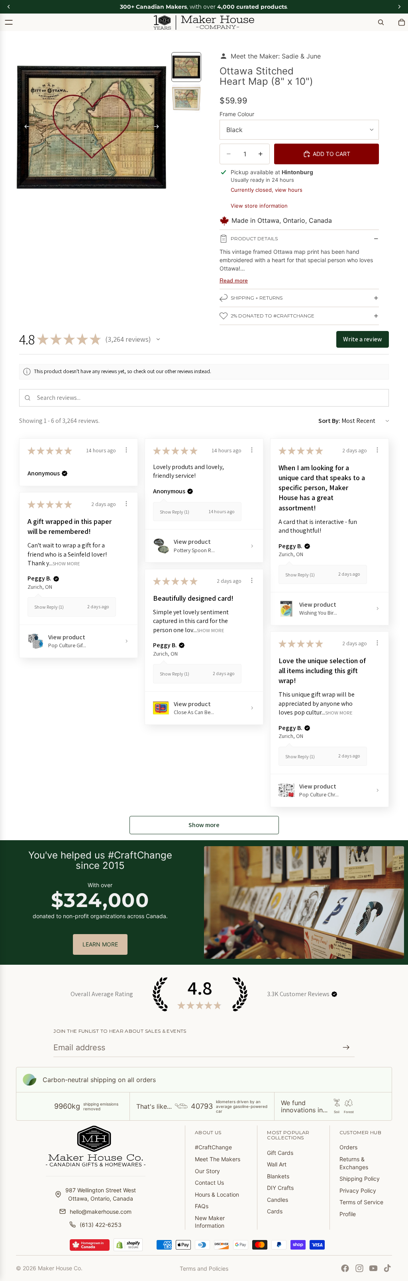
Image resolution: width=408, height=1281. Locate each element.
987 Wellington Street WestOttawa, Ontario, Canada (100, 1194)
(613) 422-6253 (101, 1224)
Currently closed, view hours (266, 190)
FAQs (201, 1206)
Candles (277, 1199)
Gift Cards (280, 1152)
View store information (259, 205)
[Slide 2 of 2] (186, 98)
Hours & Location (217, 1194)
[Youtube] (373, 1268)
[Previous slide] (24, 127)
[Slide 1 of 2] (186, 67)
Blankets (278, 1176)
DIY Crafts (280, 1187)
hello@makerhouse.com (100, 1211)
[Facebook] (345, 1268)
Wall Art (276, 1164)
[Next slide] (158, 127)
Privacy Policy (357, 1190)
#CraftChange (213, 1147)
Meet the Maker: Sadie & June (276, 56)
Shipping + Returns (256, 298)
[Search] (381, 22)
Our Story (207, 1171)
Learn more (100, 944)
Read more (234, 280)
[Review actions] (126, 450)
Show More (66, 563)
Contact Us (209, 1182)
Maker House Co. (60, 1268)
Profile (347, 1214)
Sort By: (329, 421)
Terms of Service (361, 1202)
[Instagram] (359, 1268)
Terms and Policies (204, 1268)
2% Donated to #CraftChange (272, 316)
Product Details (254, 238)
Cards (274, 1211)
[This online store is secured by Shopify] (128, 1244)
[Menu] (9, 22)
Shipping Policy (359, 1178)
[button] (158, 339)
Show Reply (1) (174, 512)
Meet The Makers (217, 1159)
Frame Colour (237, 114)
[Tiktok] (387, 1268)
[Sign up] (346, 1047)
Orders (348, 1147)
